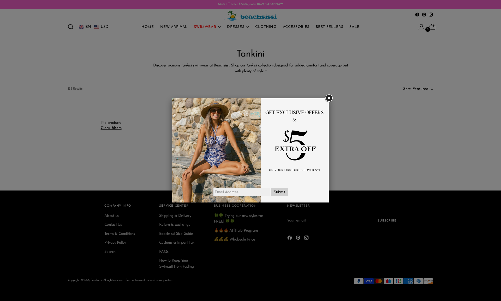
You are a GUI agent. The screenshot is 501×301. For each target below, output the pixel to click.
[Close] (328, 98)
